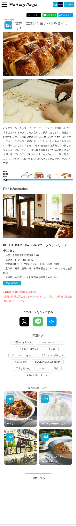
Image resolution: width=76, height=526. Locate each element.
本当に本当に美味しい (52, 355)
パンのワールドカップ (50, 342)
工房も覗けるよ (23, 368)
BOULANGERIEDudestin (47, 361)
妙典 (56, 368)
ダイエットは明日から (30, 348)
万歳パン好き (20, 361)
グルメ (42, 368)
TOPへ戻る (38, 478)
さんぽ (52, 348)
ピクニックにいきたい (22, 355)
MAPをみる (12, 283)
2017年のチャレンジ (37, 374)
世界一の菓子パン (22, 342)
